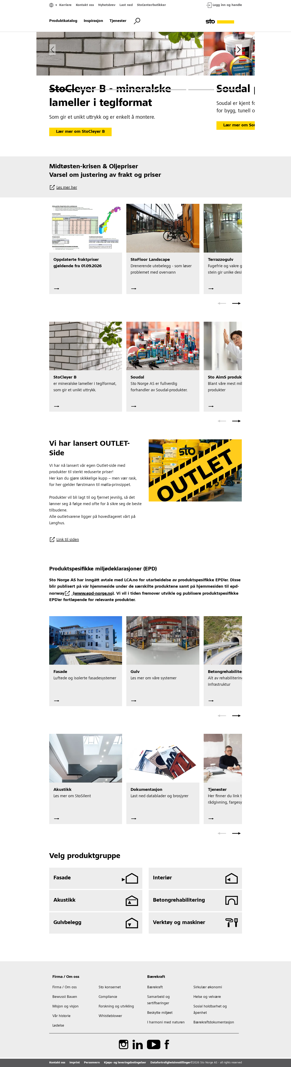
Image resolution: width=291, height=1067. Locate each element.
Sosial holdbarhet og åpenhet (210, 1010)
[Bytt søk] (137, 21)
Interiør (162, 878)
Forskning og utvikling (116, 1006)
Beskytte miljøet (160, 1013)
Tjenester (117, 21)
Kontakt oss (85, 5)
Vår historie (61, 1016)
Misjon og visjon (65, 1006)
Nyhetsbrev (106, 5)
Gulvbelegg (67, 923)
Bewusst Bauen (64, 997)
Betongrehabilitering (179, 900)
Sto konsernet (110, 987)
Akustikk (64, 900)
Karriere (65, 5)
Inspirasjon (93, 21)
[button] (62, 89)
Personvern (92, 1062)
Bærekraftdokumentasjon (213, 1022)
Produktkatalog (63, 21)
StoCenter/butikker (151, 5)
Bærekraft (156, 977)
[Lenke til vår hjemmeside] (224, 21)
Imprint (74, 1062)
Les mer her (66, 188)
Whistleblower (110, 1016)
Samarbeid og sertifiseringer (158, 1000)
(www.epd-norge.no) (93, 594)
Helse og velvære (207, 997)
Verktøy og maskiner (179, 923)
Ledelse (58, 1026)
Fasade (62, 878)
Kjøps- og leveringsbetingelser (125, 1062)
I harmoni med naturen (166, 1022)
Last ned (126, 5)
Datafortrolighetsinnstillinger (170, 1062)
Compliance (108, 997)
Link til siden (67, 540)
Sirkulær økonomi (207, 987)
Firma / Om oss (65, 977)
